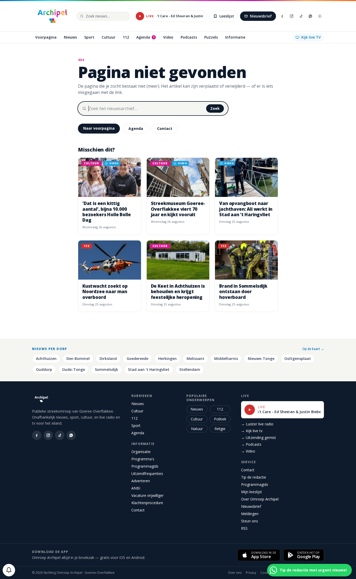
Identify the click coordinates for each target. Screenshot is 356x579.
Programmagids (144, 466)
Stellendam (189, 369)
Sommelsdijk (106, 369)
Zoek (215, 108)
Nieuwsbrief (261, 16)
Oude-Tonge (73, 369)
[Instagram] (291, 16)
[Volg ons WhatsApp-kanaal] (310, 16)
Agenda (135, 128)
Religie (219, 428)
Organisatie (141, 451)
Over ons (235, 573)
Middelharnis (226, 358)
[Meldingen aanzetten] (9, 570)
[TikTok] (301, 16)
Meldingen (250, 513)
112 (134, 418)
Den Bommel (78, 358)
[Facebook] (282, 16)
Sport (135, 425)
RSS (244, 528)
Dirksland (108, 358)
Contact (164, 128)
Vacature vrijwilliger (147, 495)
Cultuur (137, 410)
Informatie (143, 444)
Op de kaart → (313, 349)
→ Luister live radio (257, 423)
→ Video (248, 451)
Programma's (142, 458)
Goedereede (137, 358)
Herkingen (167, 358)
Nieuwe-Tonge (261, 358)
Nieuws (137, 403)
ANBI (135, 488)
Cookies (266, 573)
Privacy (251, 573)
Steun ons (249, 520)
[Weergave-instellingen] (320, 16)
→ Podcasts (251, 444)
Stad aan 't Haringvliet (148, 369)
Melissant (195, 358)
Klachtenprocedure (147, 502)
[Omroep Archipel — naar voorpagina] (52, 16)
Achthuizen (46, 358)
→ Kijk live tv (251, 430)
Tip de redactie (253, 477)
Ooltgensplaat (297, 358)
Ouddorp (44, 369)
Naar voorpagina (99, 128)
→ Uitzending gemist (258, 437)
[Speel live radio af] (140, 16)
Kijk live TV (311, 37)
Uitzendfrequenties (147, 473)
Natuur (197, 428)
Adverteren (140, 480)
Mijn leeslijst (251, 491)
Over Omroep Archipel (260, 499)
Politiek (220, 419)
